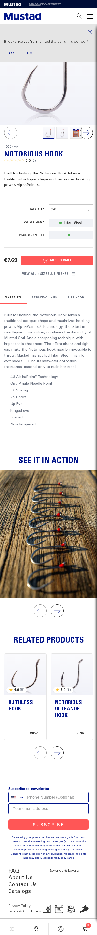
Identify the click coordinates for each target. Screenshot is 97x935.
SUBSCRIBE (48, 824)
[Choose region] (12, 929)
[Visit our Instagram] (59, 909)
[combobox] (71, 209)
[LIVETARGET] (45, 4)
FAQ (13, 871)
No (29, 53)
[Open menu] (90, 16)
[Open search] (79, 16)
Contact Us (22, 884)
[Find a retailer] (36, 929)
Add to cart (61, 260)
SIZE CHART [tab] (77, 296)
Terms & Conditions (24, 911)
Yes (11, 53)
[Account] (61, 929)
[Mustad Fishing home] (22, 16)
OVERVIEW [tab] (13, 296)
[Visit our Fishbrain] (84, 909)
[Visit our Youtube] (71, 909)
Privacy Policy (19, 906)
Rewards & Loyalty (64, 870)
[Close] (48, 32)
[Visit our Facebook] (47, 909)
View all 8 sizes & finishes (45, 274)
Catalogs (19, 891)
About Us (20, 878)
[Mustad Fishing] (14, 4)
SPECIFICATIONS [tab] (44, 296)
